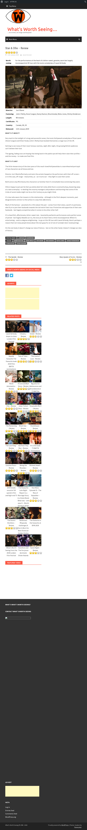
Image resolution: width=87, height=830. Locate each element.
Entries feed (9, 810)
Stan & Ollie (10, 243)
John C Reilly (30, 240)
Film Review (30, 238)
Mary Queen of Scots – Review (71, 257)
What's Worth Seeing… (32, 29)
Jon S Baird (39, 240)
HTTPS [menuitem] (13, 2)
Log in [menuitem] (6, 2)
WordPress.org (10, 817)
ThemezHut (77, 827)
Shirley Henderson (73, 240)
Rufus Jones (60, 240)
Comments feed (11, 814)
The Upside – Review (15, 257)
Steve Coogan (21, 243)
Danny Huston (18, 240)
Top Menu (12, 6)
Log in (7, 807)
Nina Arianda (50, 240)
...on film (21, 238)
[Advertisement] (22, 293)
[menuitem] (2, 1)
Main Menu (13, 39)
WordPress (65, 825)
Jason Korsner (27, 55)
